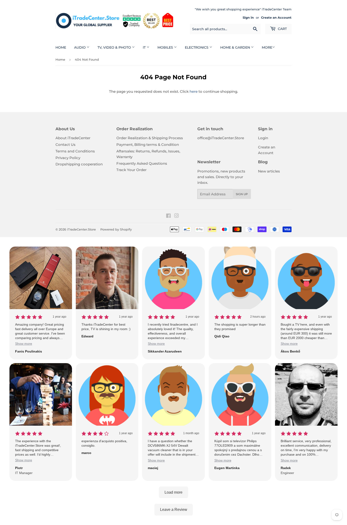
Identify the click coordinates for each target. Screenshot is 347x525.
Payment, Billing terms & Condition (147, 144)
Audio (80, 47)
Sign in (248, 17)
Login (263, 138)
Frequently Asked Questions (141, 163)
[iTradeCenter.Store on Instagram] (176, 216)
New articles (269, 171)
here (194, 91)
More (267, 47)
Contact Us (65, 144)
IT (145, 47)
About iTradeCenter (72, 138)
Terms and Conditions (75, 151)
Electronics (197, 47)
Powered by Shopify (116, 229)
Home (60, 47)
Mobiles (165, 47)
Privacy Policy (67, 157)
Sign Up (242, 194)
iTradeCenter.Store (81, 229)
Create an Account (276, 17)
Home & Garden (235, 47)
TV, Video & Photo (114, 47)
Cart (282, 29)
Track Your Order (131, 170)
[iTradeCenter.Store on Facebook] (168, 216)
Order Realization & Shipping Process (149, 138)
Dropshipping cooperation (79, 164)
